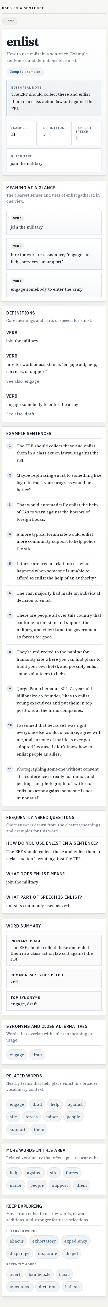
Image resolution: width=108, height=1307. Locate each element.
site (13, 1117)
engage (32, 381)
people (73, 1117)
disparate (47, 1253)
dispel (72, 1253)
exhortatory (44, 1241)
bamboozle (40, 1274)
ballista (72, 1286)
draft (29, 414)
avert (15, 1274)
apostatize (20, 1286)
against (75, 1104)
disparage (20, 1253)
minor (52, 1117)
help (55, 1104)
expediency (75, 1241)
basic (64, 1274)
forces (31, 1117)
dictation (48, 1286)
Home (10, 21)
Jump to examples (25, 71)
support (17, 1129)
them (39, 1129)
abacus (17, 1241)
